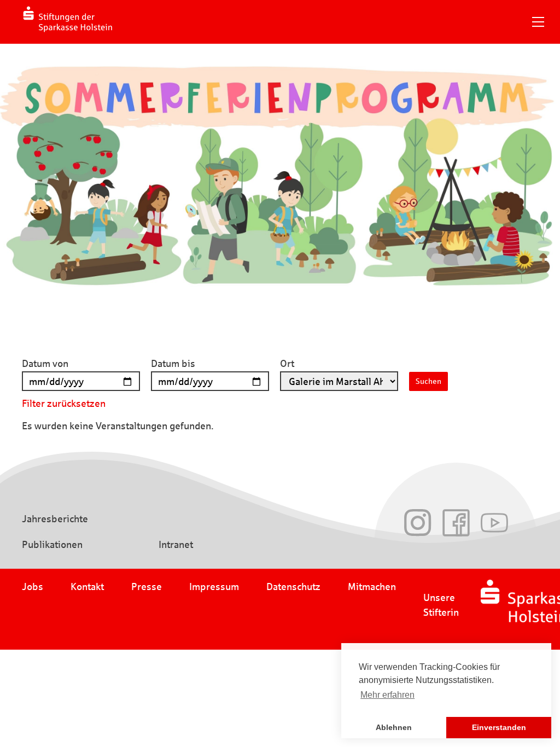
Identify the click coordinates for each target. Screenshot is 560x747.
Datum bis (173, 363)
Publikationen (52, 544)
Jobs (32, 586)
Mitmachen (372, 586)
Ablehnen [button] (394, 727)
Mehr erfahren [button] (387, 694)
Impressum (214, 586)
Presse (146, 586)
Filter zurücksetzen (64, 403)
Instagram (417, 522)
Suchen (428, 381)
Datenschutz (293, 586)
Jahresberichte (55, 518)
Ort (287, 363)
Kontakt (87, 586)
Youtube (494, 522)
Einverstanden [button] (499, 727)
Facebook (456, 522)
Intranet (176, 544)
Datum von (45, 363)
